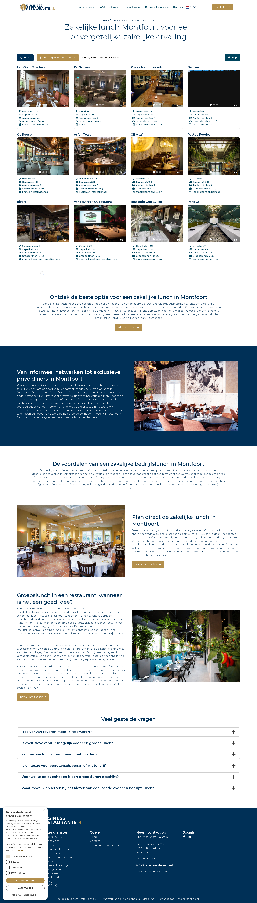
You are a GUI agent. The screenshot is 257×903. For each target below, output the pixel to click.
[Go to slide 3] (46, 104)
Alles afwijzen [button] (25, 888)
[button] (25, 895)
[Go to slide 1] (40, 105)
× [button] (44, 810)
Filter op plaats (127, 316)
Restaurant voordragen (157, 7)
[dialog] (25, 853)
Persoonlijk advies (132, 7)
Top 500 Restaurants (108, 7)
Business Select (86, 7)
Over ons (178, 7)
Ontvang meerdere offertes (58, 57)
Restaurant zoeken (146, 553)
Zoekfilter (221, 7)
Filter (27, 57)
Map (234, 57)
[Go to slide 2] (43, 104)
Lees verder (19, 850)
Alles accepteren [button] (25, 880)
